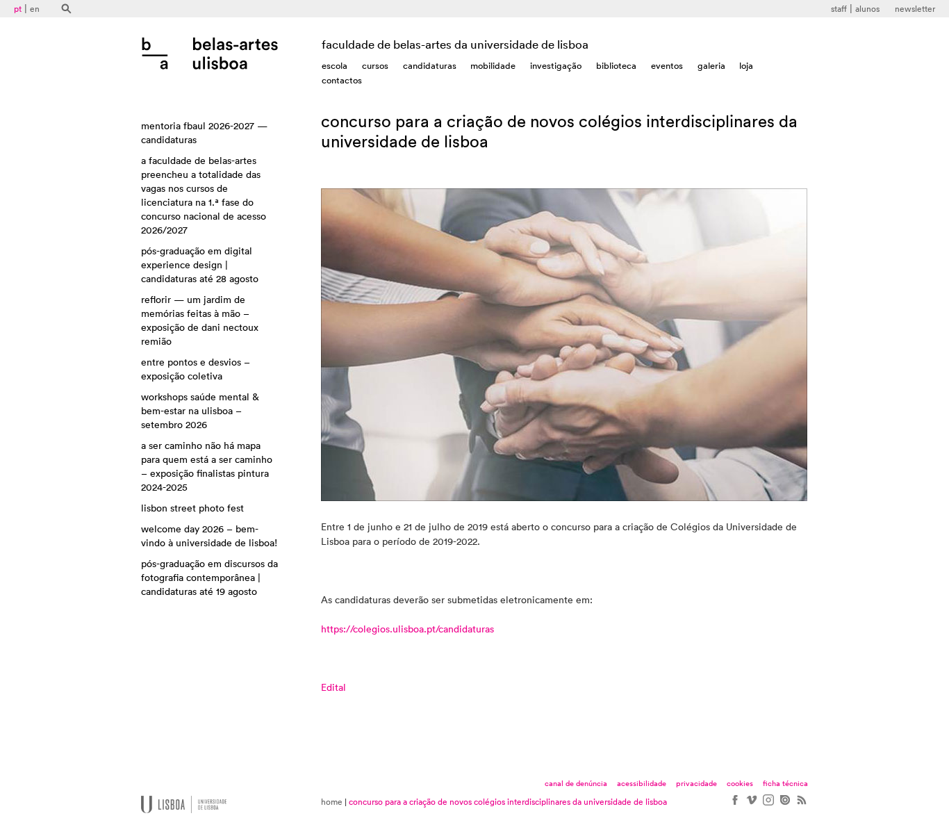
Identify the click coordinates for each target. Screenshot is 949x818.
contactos (342, 80)
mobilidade (492, 65)
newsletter (915, 9)
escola (334, 65)
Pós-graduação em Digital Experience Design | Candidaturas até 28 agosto (199, 265)
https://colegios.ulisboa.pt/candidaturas (407, 630)
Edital (333, 688)
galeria (711, 65)
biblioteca (616, 65)
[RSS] (801, 805)
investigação (555, 65)
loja (746, 65)
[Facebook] (734, 805)
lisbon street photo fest (192, 509)
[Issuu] (784, 805)
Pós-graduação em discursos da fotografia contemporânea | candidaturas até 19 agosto (209, 578)
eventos (667, 65)
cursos (375, 65)
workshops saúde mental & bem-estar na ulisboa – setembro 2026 (200, 411)
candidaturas (429, 65)
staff (839, 9)
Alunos (867, 9)
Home (332, 802)
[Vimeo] (751, 805)
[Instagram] (768, 805)
